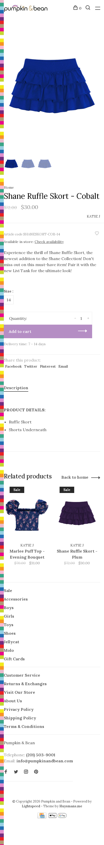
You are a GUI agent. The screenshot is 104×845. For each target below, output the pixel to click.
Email (63, 366)
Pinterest (48, 366)
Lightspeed (31, 806)
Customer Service (22, 675)
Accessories (16, 599)
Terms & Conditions (24, 726)
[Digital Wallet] (57, 816)
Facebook (13, 366)
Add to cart (20, 331)
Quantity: (18, 318)
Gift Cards (14, 658)
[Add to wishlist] (97, 233)
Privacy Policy (19, 709)
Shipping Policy (20, 717)
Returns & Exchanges (25, 683)
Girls (9, 616)
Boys (9, 607)
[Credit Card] (42, 816)
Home (9, 187)
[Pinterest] (36, 771)
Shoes (10, 633)
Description (16, 387)
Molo (9, 650)
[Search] (88, 8)
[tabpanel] (52, 89)
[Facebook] (6, 771)
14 (9, 299)
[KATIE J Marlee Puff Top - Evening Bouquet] (27, 514)
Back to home (74, 477)
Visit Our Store (19, 692)
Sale (8, 590)
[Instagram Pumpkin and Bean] (26, 771)
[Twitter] (16, 771)
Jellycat (11, 641)
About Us (13, 700)
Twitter (30, 366)
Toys (8, 624)
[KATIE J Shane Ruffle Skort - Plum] (77, 514)
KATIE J (93, 216)
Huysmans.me (70, 806)
